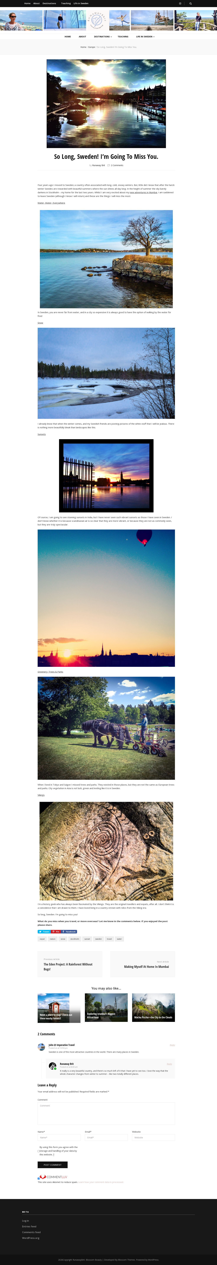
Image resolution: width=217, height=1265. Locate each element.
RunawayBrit (79, 1259)
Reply (172, 1045)
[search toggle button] (191, 3)
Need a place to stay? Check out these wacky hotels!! (56, 1016)
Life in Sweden (81, 3)
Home (27, 3)
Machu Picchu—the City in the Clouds (153, 1017)
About (36, 3)
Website (136, 1131)
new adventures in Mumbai (143, 192)
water (119, 939)
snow (63, 939)
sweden (98, 939)
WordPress (153, 1259)
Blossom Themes (126, 1259)
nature (52, 939)
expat (42, 939)
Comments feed (31, 1232)
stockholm (74, 939)
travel (109, 939)
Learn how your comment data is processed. (101, 1182)
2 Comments (117, 165)
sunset (87, 939)
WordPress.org (30, 1238)
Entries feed (29, 1226)
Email (88, 1131)
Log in (25, 1220)
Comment (43, 1099)
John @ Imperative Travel (62, 1045)
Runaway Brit (98, 165)
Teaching (66, 3)
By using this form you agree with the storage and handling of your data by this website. (59, 1151)
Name (41, 1131)
